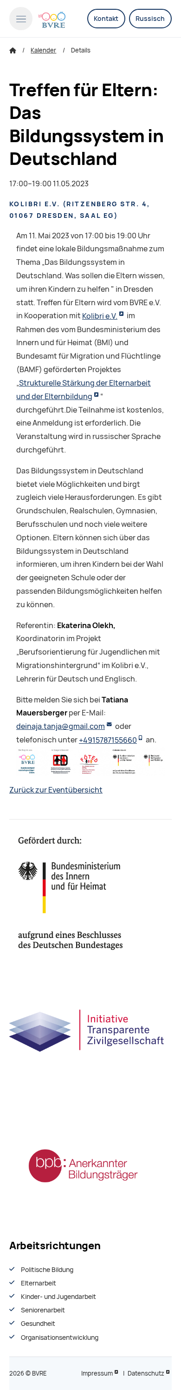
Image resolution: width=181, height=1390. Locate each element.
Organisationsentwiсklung (59, 1337)
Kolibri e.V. (99, 316)
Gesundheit (38, 1323)
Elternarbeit (38, 1283)
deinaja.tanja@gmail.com (60, 726)
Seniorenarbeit (43, 1310)
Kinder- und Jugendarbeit (58, 1296)
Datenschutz (146, 1373)
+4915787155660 (108, 740)
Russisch (150, 18)
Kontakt (106, 18)
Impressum (97, 1373)
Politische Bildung (47, 1269)
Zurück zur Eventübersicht (56, 790)
